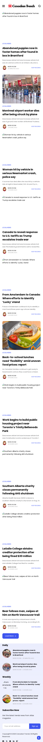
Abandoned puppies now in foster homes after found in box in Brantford (20, 51)
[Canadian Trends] (21, 6)
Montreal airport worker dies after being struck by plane (20, 112)
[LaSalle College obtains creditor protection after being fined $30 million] (21, 526)
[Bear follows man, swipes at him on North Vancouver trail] (21, 589)
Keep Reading (36, 68)
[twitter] (7, 741)
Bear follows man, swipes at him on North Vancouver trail (21, 613)
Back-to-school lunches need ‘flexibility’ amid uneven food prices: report (21, 360)
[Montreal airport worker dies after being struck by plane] (21, 89)
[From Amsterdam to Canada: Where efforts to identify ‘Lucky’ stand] (21, 272)
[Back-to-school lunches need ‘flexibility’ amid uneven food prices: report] (21, 335)
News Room (12, 67)
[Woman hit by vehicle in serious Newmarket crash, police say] (21, 147)
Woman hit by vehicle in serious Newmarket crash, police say (19, 173)
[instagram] (10, 741)
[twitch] (17, 741)
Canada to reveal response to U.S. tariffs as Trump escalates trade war (20, 235)
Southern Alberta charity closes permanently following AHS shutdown (18, 489)
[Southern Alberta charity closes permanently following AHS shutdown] (21, 464)
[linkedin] (13, 741)
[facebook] (3, 741)
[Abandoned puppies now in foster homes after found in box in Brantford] (21, 26)
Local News (6, 44)
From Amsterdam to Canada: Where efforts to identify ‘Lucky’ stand (21, 298)
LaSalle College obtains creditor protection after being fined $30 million (18, 552)
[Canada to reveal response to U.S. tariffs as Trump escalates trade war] (21, 210)
